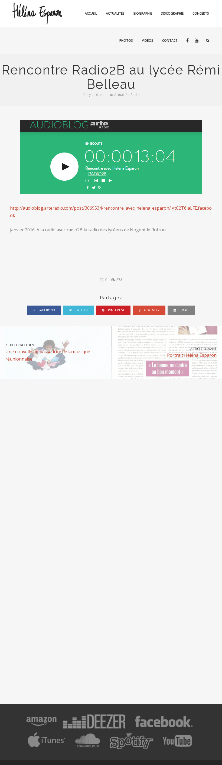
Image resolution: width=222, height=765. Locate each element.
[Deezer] (94, 728)
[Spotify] (131, 748)
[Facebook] (164, 728)
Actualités (121, 94)
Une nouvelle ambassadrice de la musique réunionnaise (47, 352)
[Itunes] (46, 748)
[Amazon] (41, 728)
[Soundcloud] (87, 748)
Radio (135, 94)
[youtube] (196, 40)
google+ (151, 310)
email (184, 310)
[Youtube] (177, 748)
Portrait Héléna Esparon (192, 352)
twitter (81, 310)
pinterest (116, 310)
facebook (46, 310)
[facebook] (187, 40)
